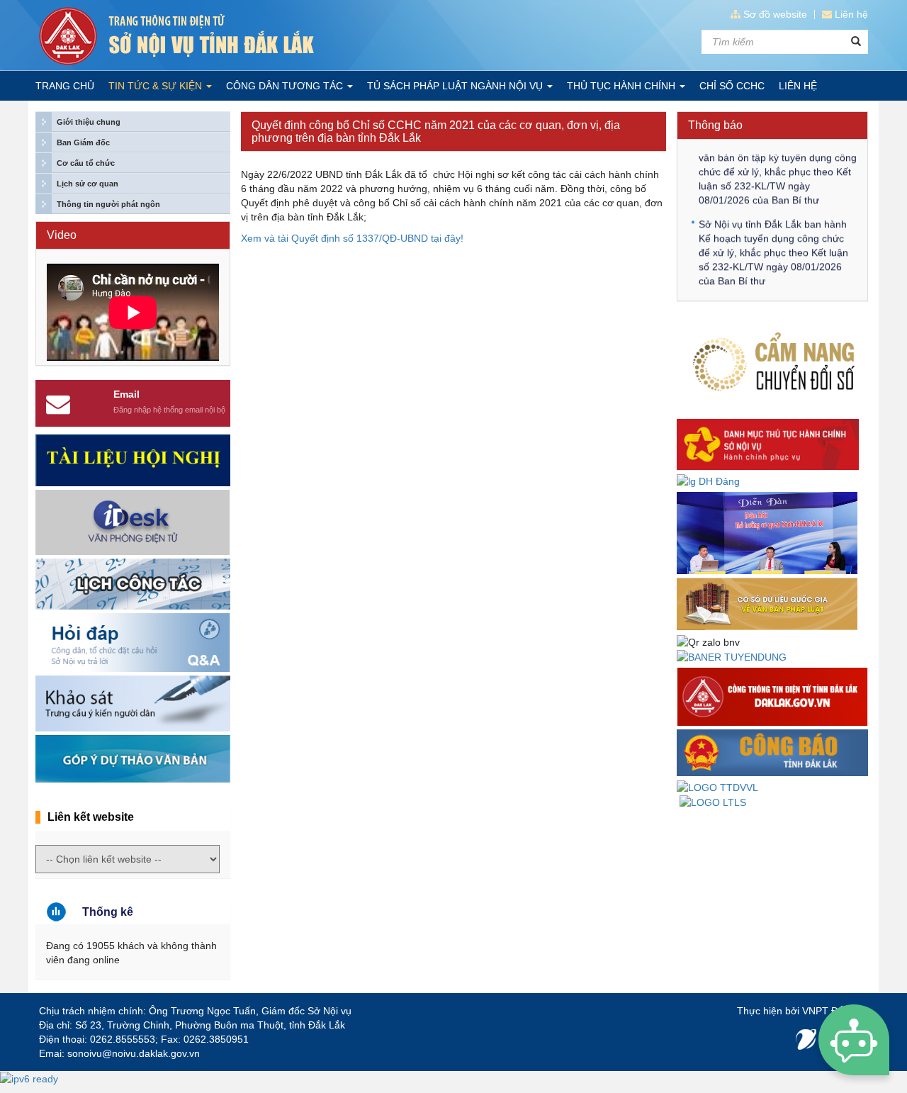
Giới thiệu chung (88, 122)
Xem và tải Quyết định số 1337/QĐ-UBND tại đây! (352, 238)
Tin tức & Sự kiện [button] (156, 85)
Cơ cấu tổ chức (86, 163)
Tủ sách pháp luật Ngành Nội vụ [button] (456, 85)
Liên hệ (851, 14)
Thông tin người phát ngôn (108, 204)
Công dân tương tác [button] (286, 85)
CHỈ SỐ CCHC (732, 85)
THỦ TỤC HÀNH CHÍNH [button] (622, 85)
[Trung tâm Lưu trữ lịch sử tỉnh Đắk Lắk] (713, 801)
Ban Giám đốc (83, 142)
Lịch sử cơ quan (87, 183)
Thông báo (715, 125)
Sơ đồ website (775, 14)
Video (62, 235)
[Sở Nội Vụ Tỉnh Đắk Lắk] (241, 36)
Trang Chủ (64, 85)
